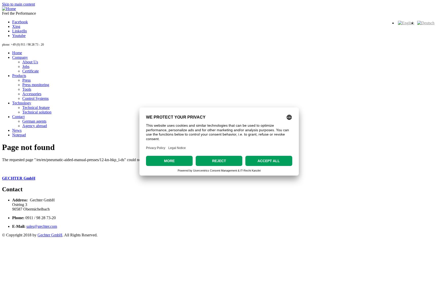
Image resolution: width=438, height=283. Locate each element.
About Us (30, 62)
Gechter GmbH (50, 235)
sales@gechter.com (41, 226)
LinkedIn (19, 31)
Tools (26, 89)
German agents (34, 121)
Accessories (31, 94)
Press (26, 80)
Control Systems (35, 98)
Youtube (19, 35)
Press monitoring (35, 85)
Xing (16, 26)
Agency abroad (34, 126)
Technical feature (36, 107)
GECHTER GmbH (18, 178)
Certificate (30, 71)
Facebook (20, 22)
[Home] (9, 9)
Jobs (25, 66)
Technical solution (36, 112)
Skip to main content (18, 4)
